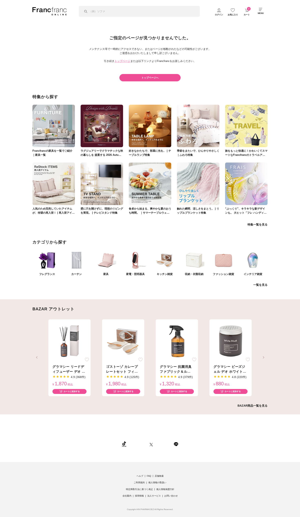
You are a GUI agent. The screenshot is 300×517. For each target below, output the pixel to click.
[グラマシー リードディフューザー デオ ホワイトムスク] (69, 341)
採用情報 (139, 496)
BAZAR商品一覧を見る (253, 405)
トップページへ (150, 77)
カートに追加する (71, 391)
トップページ (122, 61)
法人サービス (154, 496)
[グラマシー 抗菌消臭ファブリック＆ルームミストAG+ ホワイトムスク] (176, 341)
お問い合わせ (171, 496)
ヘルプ (140, 476)
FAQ (149, 476)
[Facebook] (163, 444)
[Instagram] (138, 444)
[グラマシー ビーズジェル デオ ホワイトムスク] (230, 341)
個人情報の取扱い (157, 482)
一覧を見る (260, 284)
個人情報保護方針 (165, 489)
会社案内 (126, 496)
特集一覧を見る (258, 224)
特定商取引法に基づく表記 (139, 489)
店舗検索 (159, 476)
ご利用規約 (139, 482)
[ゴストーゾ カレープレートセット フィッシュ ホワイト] (123, 341)
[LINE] (176, 444)
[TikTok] (124, 444)
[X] (151, 444)
